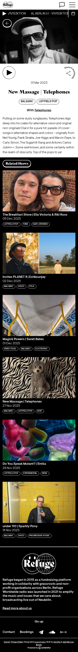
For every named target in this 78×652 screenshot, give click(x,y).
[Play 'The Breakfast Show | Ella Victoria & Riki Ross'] (39, 190)
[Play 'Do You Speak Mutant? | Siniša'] (39, 440)
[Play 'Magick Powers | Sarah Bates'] (39, 315)
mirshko (57, 642)
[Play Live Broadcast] (4, 13)
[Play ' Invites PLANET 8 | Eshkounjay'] (39, 253)
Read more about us (17, 608)
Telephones (42, 110)
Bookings (27, 632)
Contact (9, 632)
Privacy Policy (17, 642)
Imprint (7, 642)
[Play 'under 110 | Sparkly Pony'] (39, 502)
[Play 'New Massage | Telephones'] (9, 72)
